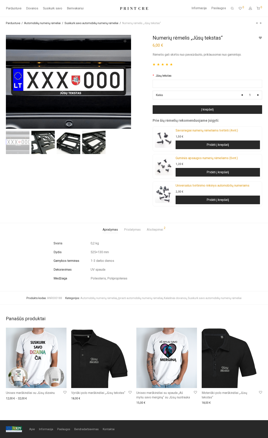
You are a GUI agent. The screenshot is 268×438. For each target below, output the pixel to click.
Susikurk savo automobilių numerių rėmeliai (91, 23)
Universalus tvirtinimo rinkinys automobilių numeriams (212, 185)
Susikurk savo (52, 8)
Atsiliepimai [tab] (156, 229)
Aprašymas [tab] (110, 229)
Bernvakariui (75, 8)
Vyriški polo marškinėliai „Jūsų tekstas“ (98, 393)
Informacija (199, 8)
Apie (32, 429)
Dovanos (32, 8)
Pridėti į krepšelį (218, 145)
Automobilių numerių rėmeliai (42, 23)
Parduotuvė (13, 8)
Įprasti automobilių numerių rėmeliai (140, 298)
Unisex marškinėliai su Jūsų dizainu (30, 393)
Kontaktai (109, 429)
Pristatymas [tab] (132, 229)
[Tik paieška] (232, 8)
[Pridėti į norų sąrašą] (260, 38)
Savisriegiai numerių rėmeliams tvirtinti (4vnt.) (207, 130)
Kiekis (159, 95)
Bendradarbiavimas (86, 429)
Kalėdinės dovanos (175, 298)
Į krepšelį (207, 109)
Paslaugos (218, 8)
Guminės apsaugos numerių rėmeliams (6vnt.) (207, 158)
